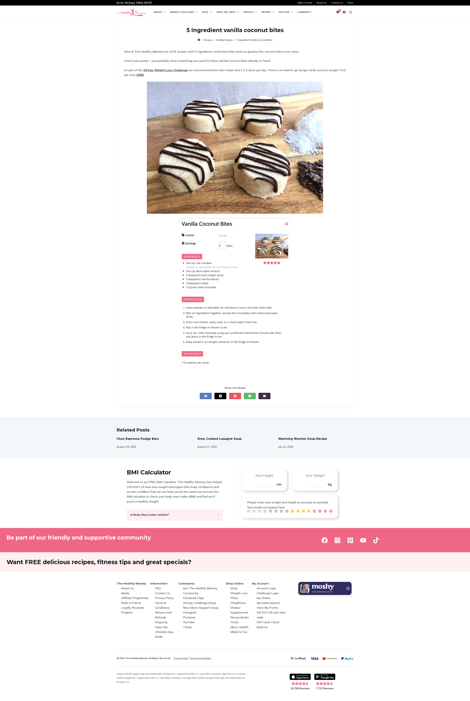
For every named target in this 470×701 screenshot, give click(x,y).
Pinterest (189, 617)
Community (304, 12)
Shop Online (234, 583)
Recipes (265, 12)
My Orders (263, 598)
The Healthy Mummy (131, 583)
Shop (205, 12)
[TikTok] (376, 540)
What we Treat (226, 12)
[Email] (264, 396)
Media (125, 593)
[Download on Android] (324, 677)
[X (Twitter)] (220, 396)
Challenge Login (268, 593)
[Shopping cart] (337, 12)
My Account (260, 583)
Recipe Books (239, 617)
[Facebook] (206, 396)
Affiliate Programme (134, 598)
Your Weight (315, 475)
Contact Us (337, 2)
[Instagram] (337, 540)
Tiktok (187, 627)
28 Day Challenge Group (199, 603)
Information (158, 583)
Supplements (239, 612)
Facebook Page (193, 598)
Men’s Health (239, 627)
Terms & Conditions (200, 658)
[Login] (344, 12)
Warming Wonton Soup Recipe (302, 438)
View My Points (267, 607)
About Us (322, 2)
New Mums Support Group (200, 607)
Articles (284, 12)
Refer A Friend (305, 2)
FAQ (158, 588)
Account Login (266, 588)
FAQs (350, 2)
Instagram (190, 612)
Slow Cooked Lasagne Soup (219, 438)
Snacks (222, 235)
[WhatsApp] (250, 396)
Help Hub (161, 627)
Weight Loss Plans (182, 12)
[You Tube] (363, 540)
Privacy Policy (164, 598)
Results (249, 12)
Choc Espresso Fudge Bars (138, 438)
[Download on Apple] (300, 677)
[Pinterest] (235, 396)
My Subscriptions (268, 603)
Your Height (264, 475)
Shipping (161, 622)
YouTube (188, 622)
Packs (234, 622)
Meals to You (238, 632)
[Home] (199, 40)
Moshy (158, 12)
